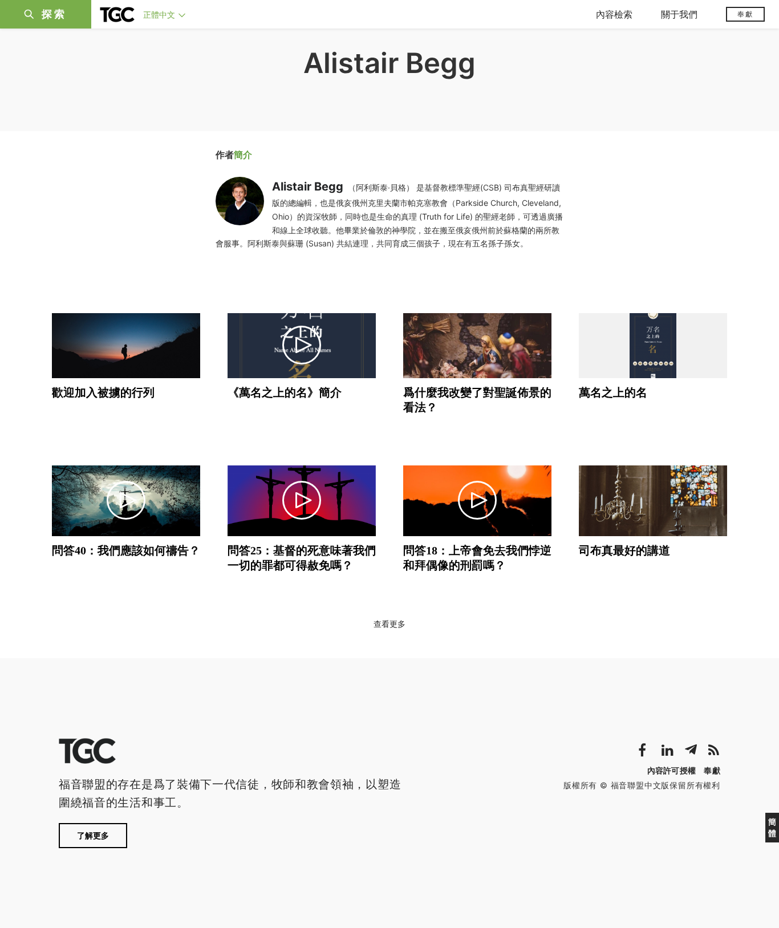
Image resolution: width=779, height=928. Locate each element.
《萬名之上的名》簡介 (285, 392)
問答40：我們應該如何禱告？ (126, 550)
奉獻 (745, 14)
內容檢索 (614, 14)
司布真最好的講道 (624, 550)
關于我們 (679, 14)
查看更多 (389, 624)
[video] (302, 345)
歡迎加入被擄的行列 (103, 392)
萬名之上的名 (613, 392)
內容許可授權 (671, 770)
